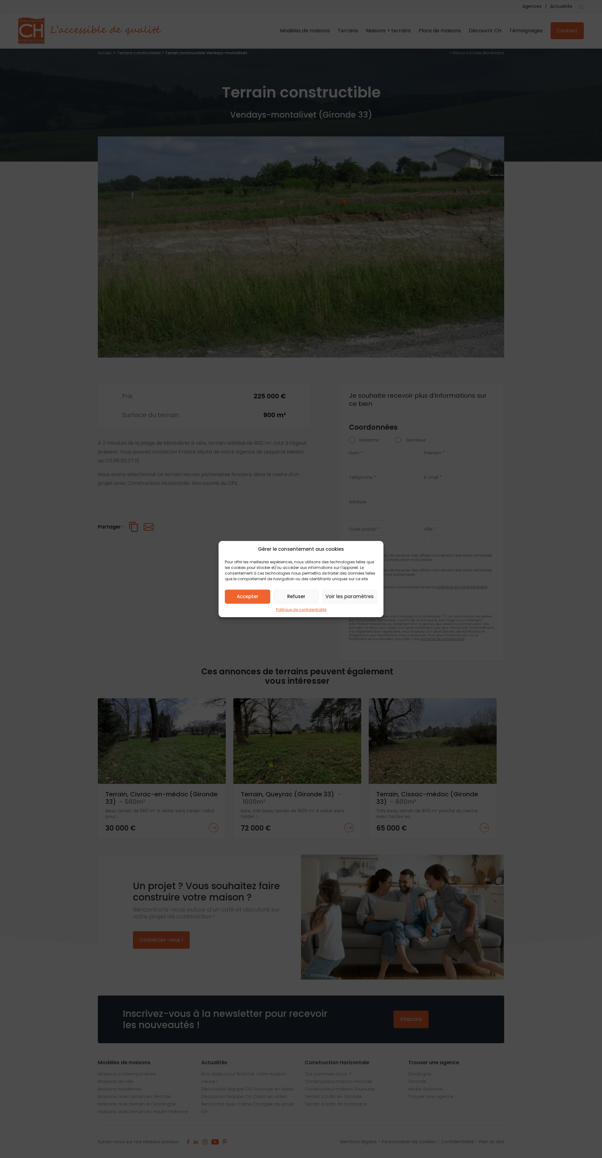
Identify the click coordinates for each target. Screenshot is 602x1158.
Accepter (247, 596)
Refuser (296, 596)
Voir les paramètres (349, 596)
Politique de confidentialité (301, 609)
